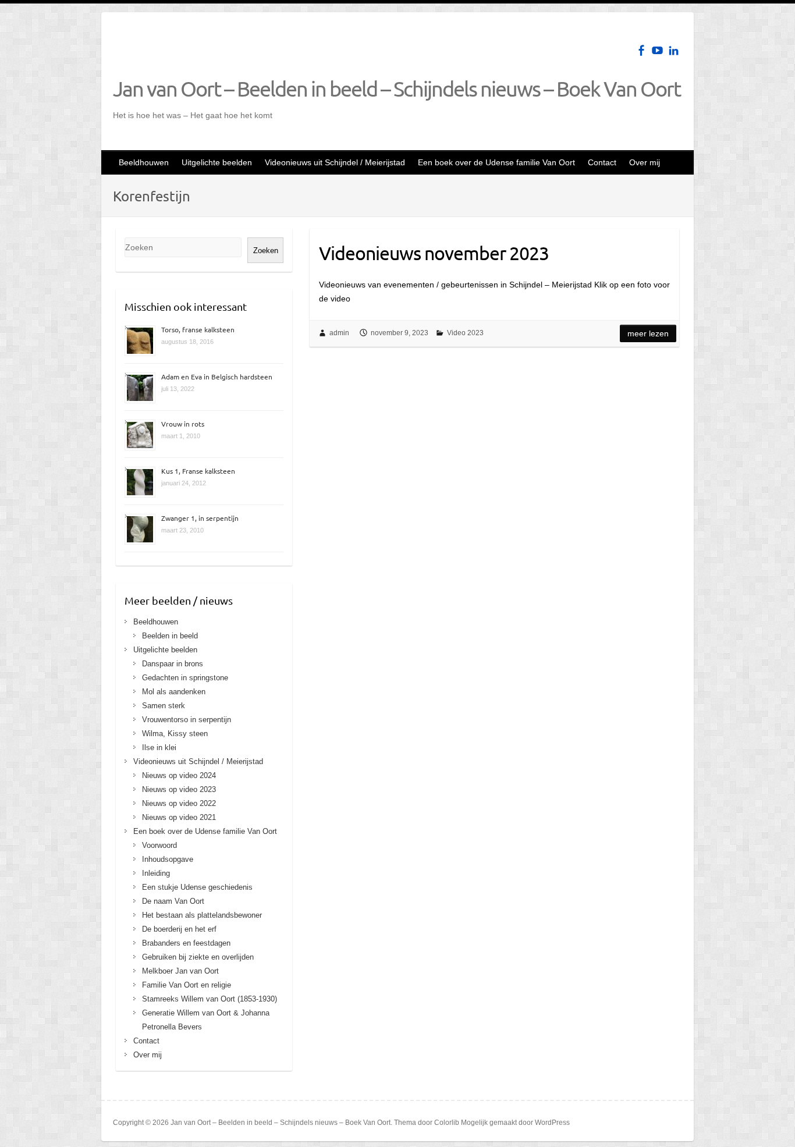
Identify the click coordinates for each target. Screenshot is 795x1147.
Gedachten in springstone (185, 677)
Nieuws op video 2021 (179, 817)
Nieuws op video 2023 (179, 789)
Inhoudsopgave (167, 859)
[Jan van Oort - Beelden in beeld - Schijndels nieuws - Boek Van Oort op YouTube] (657, 50)
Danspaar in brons (172, 663)
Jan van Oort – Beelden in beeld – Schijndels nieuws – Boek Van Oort (396, 88)
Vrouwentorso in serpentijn (186, 719)
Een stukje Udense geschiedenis (197, 887)
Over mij (644, 162)
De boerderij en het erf (179, 929)
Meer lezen (648, 333)
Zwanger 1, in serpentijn (200, 518)
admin (339, 333)
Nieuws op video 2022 (179, 803)
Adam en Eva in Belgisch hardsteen (216, 376)
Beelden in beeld (170, 635)
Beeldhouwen (144, 162)
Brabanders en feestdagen (186, 943)
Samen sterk (163, 705)
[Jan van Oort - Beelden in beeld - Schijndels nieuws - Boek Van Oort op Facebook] (641, 50)
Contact (602, 162)
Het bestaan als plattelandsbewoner (202, 915)
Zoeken (265, 250)
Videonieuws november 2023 (434, 253)
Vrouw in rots (182, 423)
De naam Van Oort (173, 901)
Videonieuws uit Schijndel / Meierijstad (335, 162)
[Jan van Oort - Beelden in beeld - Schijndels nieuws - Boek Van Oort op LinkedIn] (674, 50)
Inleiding (156, 873)
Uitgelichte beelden (217, 162)
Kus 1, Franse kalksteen (198, 470)
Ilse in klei (159, 747)
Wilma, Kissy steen (175, 733)
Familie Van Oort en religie (186, 985)
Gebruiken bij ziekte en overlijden (198, 957)
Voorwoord (159, 845)
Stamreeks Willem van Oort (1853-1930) (209, 999)
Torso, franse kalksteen (198, 329)
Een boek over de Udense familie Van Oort (496, 162)
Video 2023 (465, 333)
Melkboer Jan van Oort (180, 971)
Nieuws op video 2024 (179, 775)
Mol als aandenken (173, 691)
